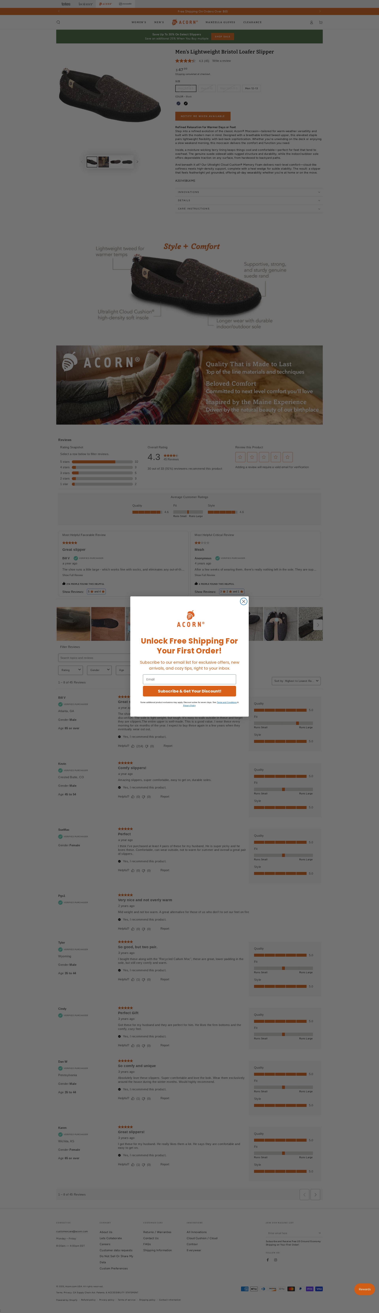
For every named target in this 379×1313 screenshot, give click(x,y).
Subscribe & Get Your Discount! (189, 691)
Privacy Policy (189, 705)
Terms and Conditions (227, 702)
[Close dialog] (243, 601)
